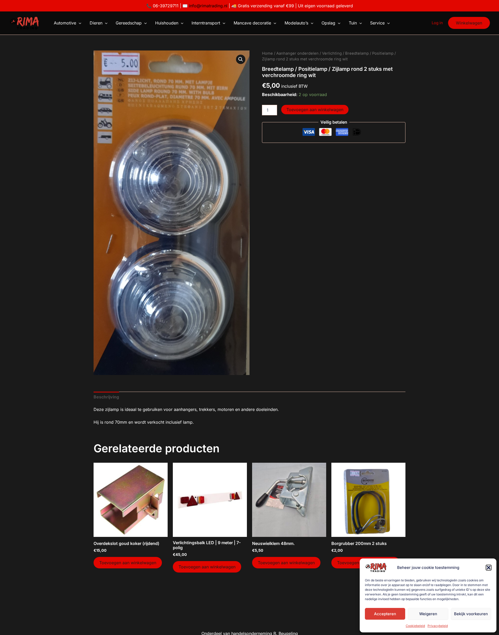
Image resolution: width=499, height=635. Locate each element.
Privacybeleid (438, 626)
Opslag (328, 23)
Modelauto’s (296, 23)
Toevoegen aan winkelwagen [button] (127, 562)
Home (267, 53)
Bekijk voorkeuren (471, 613)
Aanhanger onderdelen (297, 53)
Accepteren (385, 613)
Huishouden (166, 23)
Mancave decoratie (252, 23)
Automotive (65, 23)
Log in (437, 22)
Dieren (96, 23)
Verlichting (332, 53)
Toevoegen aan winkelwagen (314, 109)
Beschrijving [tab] (106, 396)
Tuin (353, 23)
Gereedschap (129, 23)
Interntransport (206, 23)
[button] (488, 567)
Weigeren (428, 613)
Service (377, 23)
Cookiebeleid (415, 626)
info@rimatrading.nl (207, 5)
